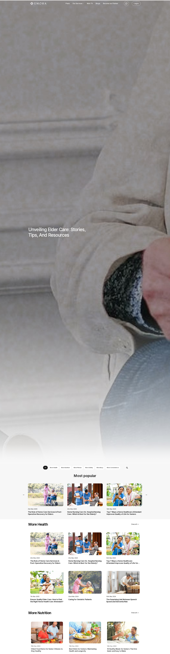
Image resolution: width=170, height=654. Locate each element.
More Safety (89, 467)
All (45, 467)
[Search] (127, 468)
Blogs (98, 3)
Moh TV (90, 3)
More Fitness (78, 467)
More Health (53, 467)
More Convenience (113, 467)
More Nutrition (65, 467)
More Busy (100, 467)
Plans (68, 3)
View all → (135, 524)
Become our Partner (110, 3)
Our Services (78, 3)
